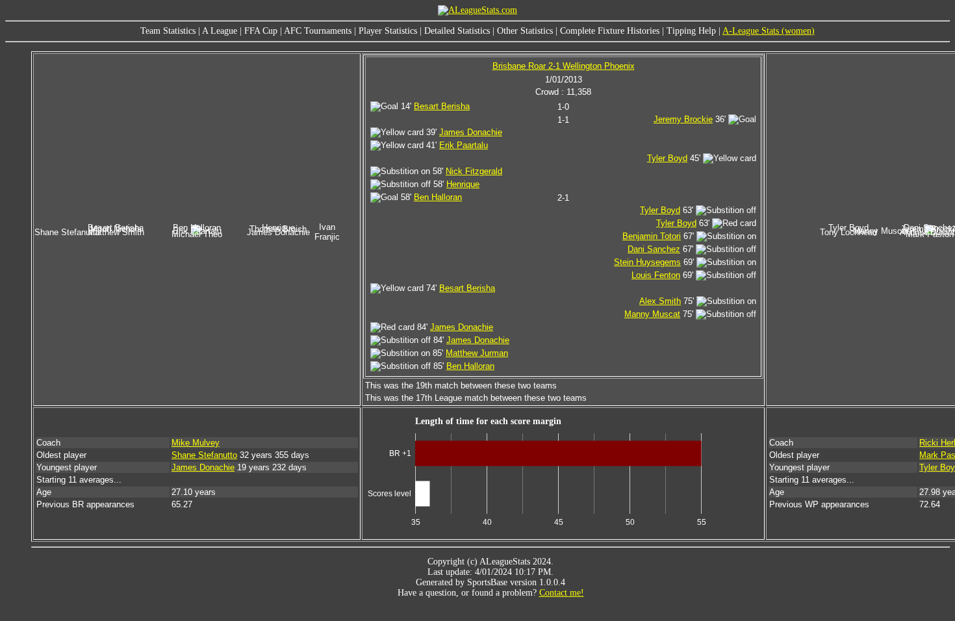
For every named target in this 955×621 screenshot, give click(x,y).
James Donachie (470, 132)
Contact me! (561, 593)
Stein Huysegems (647, 262)
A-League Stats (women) (768, 31)
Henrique (462, 184)
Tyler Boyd (667, 158)
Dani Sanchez (654, 249)
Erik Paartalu (463, 145)
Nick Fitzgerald (474, 171)
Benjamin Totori (651, 236)
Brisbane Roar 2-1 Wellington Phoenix (563, 66)
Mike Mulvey (196, 443)
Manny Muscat (652, 314)
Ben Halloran (438, 197)
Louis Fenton (655, 275)
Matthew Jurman (477, 353)
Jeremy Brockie (683, 119)
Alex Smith (660, 301)
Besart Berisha (442, 106)
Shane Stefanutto (204, 455)
